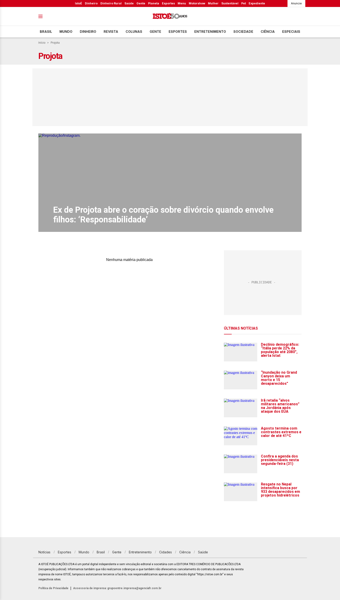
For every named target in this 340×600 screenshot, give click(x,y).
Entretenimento (210, 31)
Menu (182, 3)
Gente (140, 3)
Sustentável (229, 3)
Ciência (268, 31)
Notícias (44, 552)
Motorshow (197, 3)
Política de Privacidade (53, 588)
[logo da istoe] (170, 16)
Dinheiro (91, 3)
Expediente (257, 3)
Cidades (165, 552)
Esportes (168, 3)
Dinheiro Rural (111, 3)
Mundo (65, 31)
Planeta (153, 3)
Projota (55, 42)
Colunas (134, 31)
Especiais (291, 31)
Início (41, 42)
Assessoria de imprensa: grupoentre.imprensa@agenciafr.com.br (117, 588)
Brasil (46, 31)
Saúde (129, 3)
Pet (243, 3)
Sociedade (243, 31)
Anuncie (296, 3)
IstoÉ (78, 3)
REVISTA (111, 31)
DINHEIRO (88, 31)
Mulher (213, 3)
